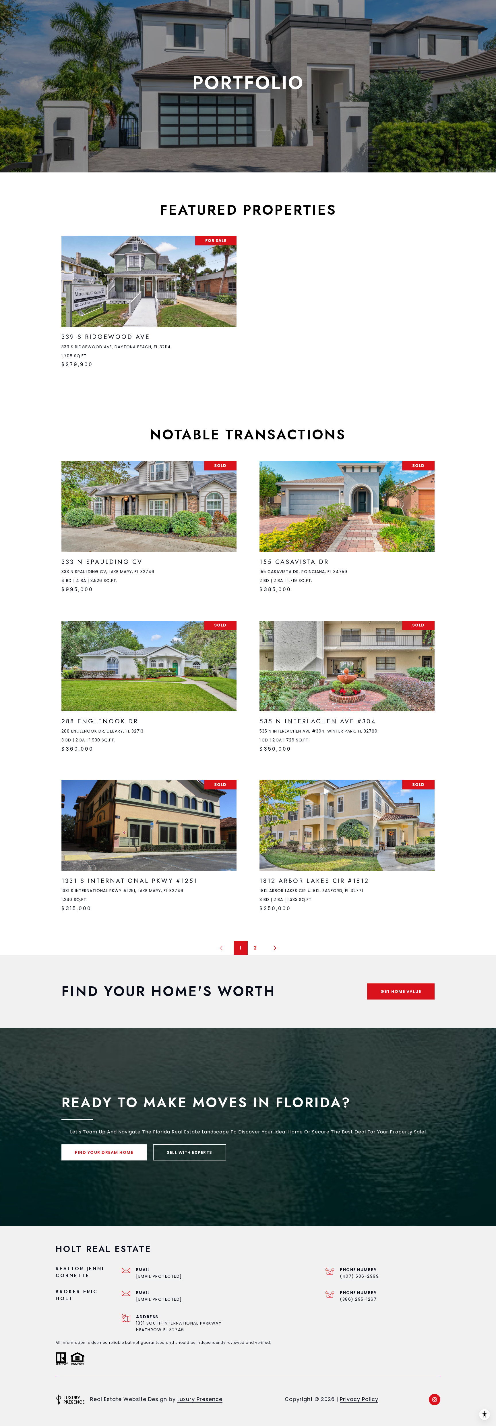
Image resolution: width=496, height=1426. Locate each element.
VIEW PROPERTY (149, 305)
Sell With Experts (189, 1152)
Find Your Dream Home (104, 1152)
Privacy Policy (359, 1399)
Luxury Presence (199, 1399)
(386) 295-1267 (358, 1299)
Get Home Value (401, 991)
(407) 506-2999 (359, 1276)
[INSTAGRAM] (434, 1399)
